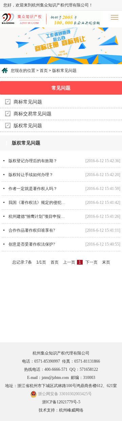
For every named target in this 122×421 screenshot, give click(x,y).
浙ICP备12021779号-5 (61, 402)
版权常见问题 (28, 125)
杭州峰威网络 (71, 410)
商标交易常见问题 (33, 113)
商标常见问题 (28, 101)
